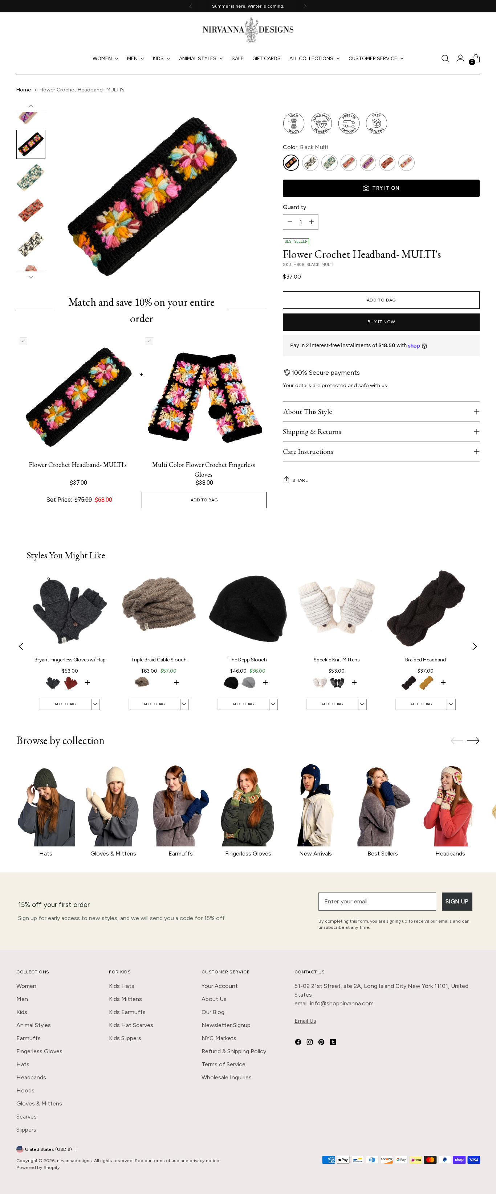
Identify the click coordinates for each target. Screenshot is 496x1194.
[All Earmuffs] (180, 802)
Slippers (26, 1129)
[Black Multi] (291, 163)
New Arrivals (315, 853)
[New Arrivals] (315, 802)
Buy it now (381, 322)
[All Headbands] (450, 802)
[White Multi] (406, 163)
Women (26, 985)
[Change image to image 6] (30, 211)
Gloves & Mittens (113, 853)
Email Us (305, 1020)
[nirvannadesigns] (248, 29)
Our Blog (213, 1012)
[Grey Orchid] (368, 163)
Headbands (450, 853)
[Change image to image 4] (30, 144)
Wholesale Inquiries (227, 1077)
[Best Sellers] (383, 802)
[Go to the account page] (460, 58)
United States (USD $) (48, 1149)
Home (23, 90)
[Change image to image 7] (30, 244)
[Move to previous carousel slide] (457, 741)
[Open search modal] (445, 58)
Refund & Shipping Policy (234, 1051)
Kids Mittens (125, 999)
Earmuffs (180, 853)
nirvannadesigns (74, 1160)
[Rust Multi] (387, 163)
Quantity (294, 207)
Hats (45, 853)
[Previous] (191, 6)
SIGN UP (457, 901)
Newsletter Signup (226, 1025)
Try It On (386, 188)
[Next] (305, 6)
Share (300, 480)
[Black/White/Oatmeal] (310, 163)
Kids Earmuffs (127, 1012)
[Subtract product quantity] (289, 222)
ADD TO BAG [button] (204, 499)
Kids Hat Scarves (131, 1025)
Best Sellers (382, 853)
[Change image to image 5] (30, 177)
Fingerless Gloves (248, 853)
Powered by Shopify (38, 1167)
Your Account (220, 985)
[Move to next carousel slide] (473, 740)
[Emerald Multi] (329, 163)
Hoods (25, 1090)
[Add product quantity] (311, 222)
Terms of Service (223, 1064)
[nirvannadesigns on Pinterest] (322, 1043)
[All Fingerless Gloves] (248, 802)
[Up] (30, 106)
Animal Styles (33, 1025)
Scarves (26, 1116)
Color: (305, 147)
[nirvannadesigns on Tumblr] (333, 1043)
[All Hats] (45, 802)
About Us (214, 999)
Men (22, 999)
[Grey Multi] (349, 163)
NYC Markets (219, 1038)
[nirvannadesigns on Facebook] (298, 1043)
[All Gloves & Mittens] (113, 802)
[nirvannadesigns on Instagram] (310, 1043)
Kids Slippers (125, 1038)
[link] (69, 646)
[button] (53, 683)
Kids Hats (121, 985)
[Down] (30, 276)
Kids (21, 1012)
